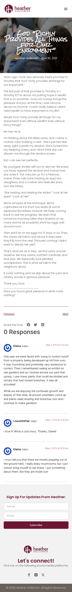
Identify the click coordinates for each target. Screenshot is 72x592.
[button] (65, 9)
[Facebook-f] (29, 574)
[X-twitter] (43, 574)
